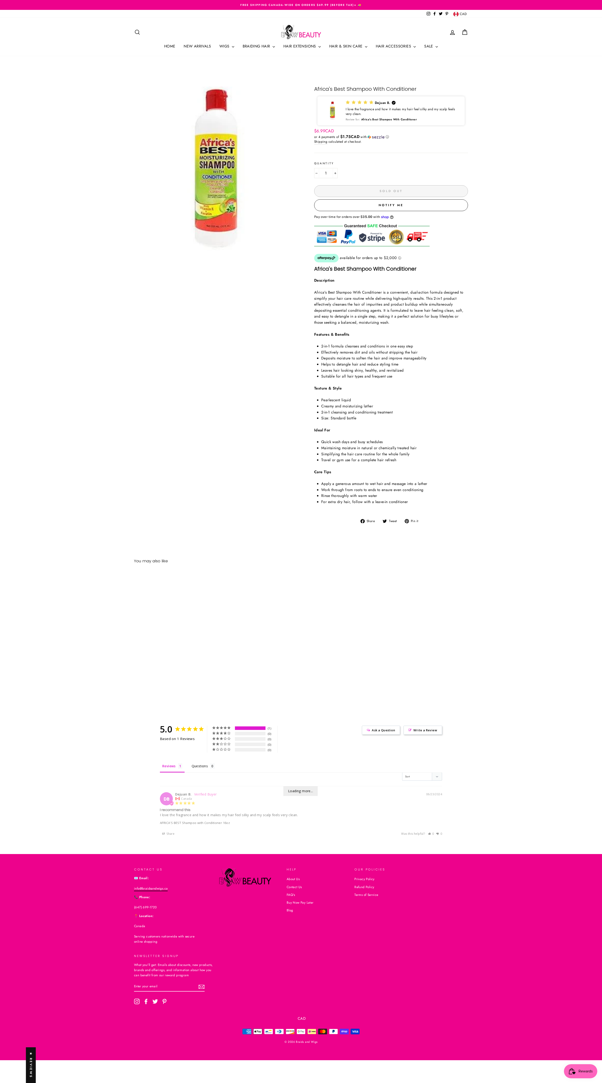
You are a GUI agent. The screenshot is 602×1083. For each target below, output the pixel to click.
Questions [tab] (200, 766)
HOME (169, 46)
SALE (429, 46)
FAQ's (291, 894)
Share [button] (170, 834)
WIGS (225, 46)
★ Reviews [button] (31, 1065)
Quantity (324, 163)
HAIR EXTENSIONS (300, 46)
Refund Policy (364, 887)
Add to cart (174, 683)
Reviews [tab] (169, 766)
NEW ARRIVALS (197, 46)
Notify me (391, 205)
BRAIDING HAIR (257, 46)
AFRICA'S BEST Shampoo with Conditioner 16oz (195, 823)
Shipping (320, 141)
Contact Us (294, 887)
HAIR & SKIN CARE (346, 46)
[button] (391, 110)
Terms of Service (366, 894)
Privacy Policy (364, 879)
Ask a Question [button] (383, 730)
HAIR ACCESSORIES (394, 46)
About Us (293, 879)
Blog (290, 910)
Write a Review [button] (425, 730)
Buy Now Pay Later (300, 902)
